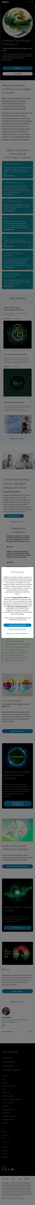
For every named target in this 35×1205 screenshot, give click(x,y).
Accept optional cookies (17, 625)
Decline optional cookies (17, 629)
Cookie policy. (21, 620)
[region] (17, 602)
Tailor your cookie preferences (17, 633)
